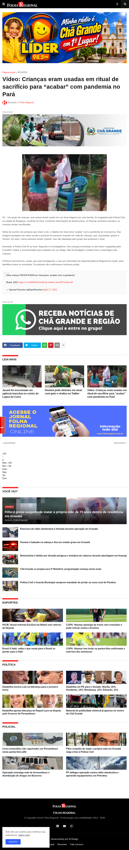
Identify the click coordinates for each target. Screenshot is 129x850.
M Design (73, 839)
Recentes (62, 844)
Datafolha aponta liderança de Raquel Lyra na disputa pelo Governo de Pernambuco (31, 712)
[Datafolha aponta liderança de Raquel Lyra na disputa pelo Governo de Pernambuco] (32, 701)
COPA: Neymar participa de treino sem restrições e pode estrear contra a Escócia (94, 626)
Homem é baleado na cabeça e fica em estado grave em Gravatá (55, 542)
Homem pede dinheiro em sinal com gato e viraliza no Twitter (63, 392)
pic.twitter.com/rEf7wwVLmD (59, 282)
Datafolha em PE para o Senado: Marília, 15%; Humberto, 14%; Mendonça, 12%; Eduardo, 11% (92, 688)
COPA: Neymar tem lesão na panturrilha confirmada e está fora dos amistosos (95, 650)
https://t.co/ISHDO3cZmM (31, 282)
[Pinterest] (50, 345)
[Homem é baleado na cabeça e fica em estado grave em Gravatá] (10, 546)
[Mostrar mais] (63, 345)
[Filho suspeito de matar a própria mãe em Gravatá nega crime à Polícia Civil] (96, 739)
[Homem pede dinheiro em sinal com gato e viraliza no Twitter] (64, 376)
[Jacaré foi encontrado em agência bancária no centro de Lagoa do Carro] (22, 376)
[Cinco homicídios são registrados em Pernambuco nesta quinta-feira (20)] (32, 739)
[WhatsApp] (44, 345)
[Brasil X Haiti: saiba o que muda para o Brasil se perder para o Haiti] (32, 639)
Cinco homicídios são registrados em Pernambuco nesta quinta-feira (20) (30, 750)
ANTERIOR (9, 443)
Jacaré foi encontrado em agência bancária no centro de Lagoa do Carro (20, 393)
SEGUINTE (119, 443)
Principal (50, 844)
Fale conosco (76, 844)
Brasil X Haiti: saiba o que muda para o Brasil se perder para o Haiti (28, 650)
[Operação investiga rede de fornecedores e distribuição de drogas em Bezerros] (32, 763)
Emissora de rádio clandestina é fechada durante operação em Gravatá (59, 528)
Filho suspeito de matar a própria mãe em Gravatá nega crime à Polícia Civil (93, 750)
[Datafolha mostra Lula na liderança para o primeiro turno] (32, 677)
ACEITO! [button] (13, 842)
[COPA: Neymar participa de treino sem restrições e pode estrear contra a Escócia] (96, 615)
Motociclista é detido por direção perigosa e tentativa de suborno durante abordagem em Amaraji (73, 555)
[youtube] (64, 826)
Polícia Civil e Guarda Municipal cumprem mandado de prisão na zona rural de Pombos (68, 582)
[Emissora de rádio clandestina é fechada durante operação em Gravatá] (10, 532)
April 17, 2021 (50, 289)
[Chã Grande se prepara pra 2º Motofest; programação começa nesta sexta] (10, 572)
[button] (3, 4)
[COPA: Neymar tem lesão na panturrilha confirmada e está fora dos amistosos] (96, 639)
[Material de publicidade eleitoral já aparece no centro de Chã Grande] (96, 701)
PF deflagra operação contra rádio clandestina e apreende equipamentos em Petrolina (92, 774)
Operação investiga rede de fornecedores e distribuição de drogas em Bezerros (26, 774)
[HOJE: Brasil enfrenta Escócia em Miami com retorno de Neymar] (32, 615)
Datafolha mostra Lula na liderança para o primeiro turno (30, 688)
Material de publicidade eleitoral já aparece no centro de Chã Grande (95, 712)
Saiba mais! (24, 835)
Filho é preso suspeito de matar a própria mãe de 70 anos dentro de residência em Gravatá (64, 514)
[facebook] (57, 826)
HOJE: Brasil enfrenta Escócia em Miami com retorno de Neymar (31, 626)
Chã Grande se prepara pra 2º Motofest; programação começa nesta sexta (60, 569)
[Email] (57, 345)
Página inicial (8, 72)
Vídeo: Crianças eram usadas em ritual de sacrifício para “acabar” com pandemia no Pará (107, 393)
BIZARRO (22, 72)
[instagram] (71, 826)
